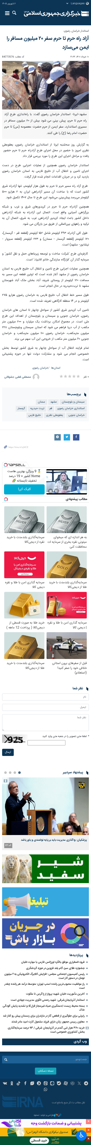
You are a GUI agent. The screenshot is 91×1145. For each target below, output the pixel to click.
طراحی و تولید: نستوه (44, 1115)
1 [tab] (19, 772)
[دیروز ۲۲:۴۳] (45, 806)
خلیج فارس (35, 415)
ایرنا (52, 13)
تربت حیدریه (37, 408)
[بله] (59, 1083)
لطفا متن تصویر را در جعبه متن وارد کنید (65, 736)
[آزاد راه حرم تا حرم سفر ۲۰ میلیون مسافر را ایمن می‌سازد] (45, 85)
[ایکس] (79, 1083)
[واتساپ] (45, 1090)
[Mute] (56, 491)
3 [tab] (10, 772)
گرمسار (21, 408)
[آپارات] (66, 1083)
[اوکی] (12, 1083)
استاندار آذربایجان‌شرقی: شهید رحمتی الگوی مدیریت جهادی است (48, 1000)
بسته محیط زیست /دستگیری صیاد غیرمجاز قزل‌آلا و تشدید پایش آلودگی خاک (44, 1008)
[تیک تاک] (18, 1083)
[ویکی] (5, 1083)
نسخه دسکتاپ (46, 1071)
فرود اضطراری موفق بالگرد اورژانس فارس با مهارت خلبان (53, 962)
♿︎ (82, 1135)
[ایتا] (45, 1083)
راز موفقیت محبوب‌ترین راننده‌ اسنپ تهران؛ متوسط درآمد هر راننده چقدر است (44, 986)
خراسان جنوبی (76, 415)
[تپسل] (6, 465)
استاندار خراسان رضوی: (76, 31)
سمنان (41, 402)
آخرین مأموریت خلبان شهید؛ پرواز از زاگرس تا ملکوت (55, 994)
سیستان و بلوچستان (73, 402)
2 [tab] (15, 772)
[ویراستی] (32, 1083)
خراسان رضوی (40, 368)
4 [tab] (5, 772)
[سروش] (39, 1083)
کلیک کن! (24, 489)
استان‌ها (55, 368)
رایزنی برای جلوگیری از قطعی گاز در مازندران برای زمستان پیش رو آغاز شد (44, 1016)
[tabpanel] (45, 813)
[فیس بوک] (25, 1083)
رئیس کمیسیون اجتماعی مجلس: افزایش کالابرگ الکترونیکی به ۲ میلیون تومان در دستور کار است (44, 976)
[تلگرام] (86, 1083)
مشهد (53, 402)
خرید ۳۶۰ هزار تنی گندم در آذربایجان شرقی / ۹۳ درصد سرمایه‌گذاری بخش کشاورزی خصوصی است (46, 1030)
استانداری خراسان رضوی (71, 408)
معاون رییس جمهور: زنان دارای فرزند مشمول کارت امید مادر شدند (48, 1022)
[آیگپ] (52, 1083)
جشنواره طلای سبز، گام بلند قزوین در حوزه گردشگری (55, 968)
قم (51, 408)
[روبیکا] (72, 1083)
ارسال (8, 752)
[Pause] (50, 491)
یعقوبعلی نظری (54, 415)
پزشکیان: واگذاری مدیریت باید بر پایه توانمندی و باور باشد (54, 840)
